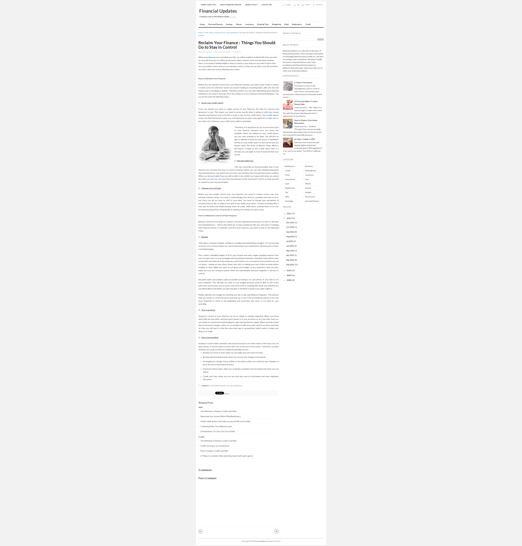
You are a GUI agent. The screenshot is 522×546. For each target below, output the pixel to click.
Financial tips (310, 170)
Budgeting (276, 24)
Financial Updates (218, 11)
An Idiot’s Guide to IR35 (304, 139)
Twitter (307, 5)
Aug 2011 (290, 236)
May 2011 (290, 250)
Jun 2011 (290, 246)
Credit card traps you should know (214, 446)
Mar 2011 (290, 260)
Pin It (226, 394)
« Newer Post (200, 531)
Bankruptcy (297, 24)
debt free (219, 176)
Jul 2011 (290, 241)
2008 (289, 280)
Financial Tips (263, 24)
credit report (273, 115)
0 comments (236, 52)
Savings (229, 24)
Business (309, 166)
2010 (289, 270)
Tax (286, 192)
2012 (289, 213)
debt (211, 32)
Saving (308, 188)
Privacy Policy (251, 5)
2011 (289, 218)
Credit (308, 24)
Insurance (249, 24)
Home (202, 24)
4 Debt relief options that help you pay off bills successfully (225, 421)
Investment (290, 179)
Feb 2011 (290, 264)
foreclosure (310, 196)
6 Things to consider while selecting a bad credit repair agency (226, 456)
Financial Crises (220, 32)
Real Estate (290, 188)
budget (308, 192)
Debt (286, 24)
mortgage (289, 201)
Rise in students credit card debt (214, 451)
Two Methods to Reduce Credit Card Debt (218, 411)
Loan (287, 183)
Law (307, 179)
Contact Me (266, 5)
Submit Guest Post (208, 5)
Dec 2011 (290, 222)
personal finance (233, 32)
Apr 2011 (290, 255)
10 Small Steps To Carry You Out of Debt (217, 431)
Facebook (319, 5)
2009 (289, 275)
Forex (287, 175)
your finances (210, 57)
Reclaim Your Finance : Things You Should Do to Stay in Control (236, 44)
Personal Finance (215, 24)
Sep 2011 (290, 232)
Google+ (288, 5)
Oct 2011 (290, 227)
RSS (298, 5)
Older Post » (276, 531)
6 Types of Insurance (303, 82)
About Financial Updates (230, 5)
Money (239, 24)
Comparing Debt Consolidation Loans (216, 426)
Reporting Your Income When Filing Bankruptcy (220, 416)
